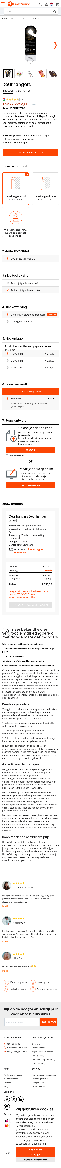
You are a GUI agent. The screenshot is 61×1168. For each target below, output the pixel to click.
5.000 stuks (17, 367)
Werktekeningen (11, 1078)
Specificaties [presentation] (23, 91)
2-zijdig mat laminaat (22, 321)
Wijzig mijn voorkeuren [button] (35, 1159)
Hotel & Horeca (17, 18)
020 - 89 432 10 (13, 1043)
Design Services (38, 1082)
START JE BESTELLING (30, 152)
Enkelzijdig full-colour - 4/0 (24, 283)
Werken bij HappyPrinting (43, 1059)
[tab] (8, 91)
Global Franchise (39, 1047)
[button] (55, 44)
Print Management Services (44, 1075)
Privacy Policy (38, 1055)
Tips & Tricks (33, 476)
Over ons (36, 1043)
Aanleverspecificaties (13, 1075)
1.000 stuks (17, 353)
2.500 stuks (17, 360)
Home (4, 18)
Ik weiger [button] (35, 1154)
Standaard (16, 398)
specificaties (34, 438)
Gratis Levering (38, 1086)
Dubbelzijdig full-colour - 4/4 (25, 290)
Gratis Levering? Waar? (30, 391)
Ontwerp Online (30, 485)
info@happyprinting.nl (17, 1051)
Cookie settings (38, 1063)
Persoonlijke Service (40, 1078)
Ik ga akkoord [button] (35, 1149)
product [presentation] (8, 91)
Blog (6, 1086)
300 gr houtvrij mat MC (23, 258)
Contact (7, 1082)
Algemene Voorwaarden (42, 1051)
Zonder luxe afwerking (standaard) (28, 314)
